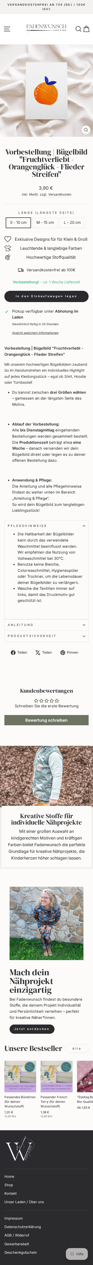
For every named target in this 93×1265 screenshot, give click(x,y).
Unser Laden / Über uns (24, 1202)
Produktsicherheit (32, 636)
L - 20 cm (72, 222)
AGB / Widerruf (16, 1235)
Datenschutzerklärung (22, 1227)
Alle (76, 1048)
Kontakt (10, 1193)
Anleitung (21, 625)
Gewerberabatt (16, 1244)
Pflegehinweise (27, 526)
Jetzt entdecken (32, 1029)
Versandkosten (59, 194)
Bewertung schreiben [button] (46, 720)
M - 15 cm (45, 222)
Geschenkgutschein (20, 1252)
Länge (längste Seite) (46, 213)
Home (9, 1176)
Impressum (13, 1218)
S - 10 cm (18, 222)
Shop (8, 1185)
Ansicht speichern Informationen (35, 333)
